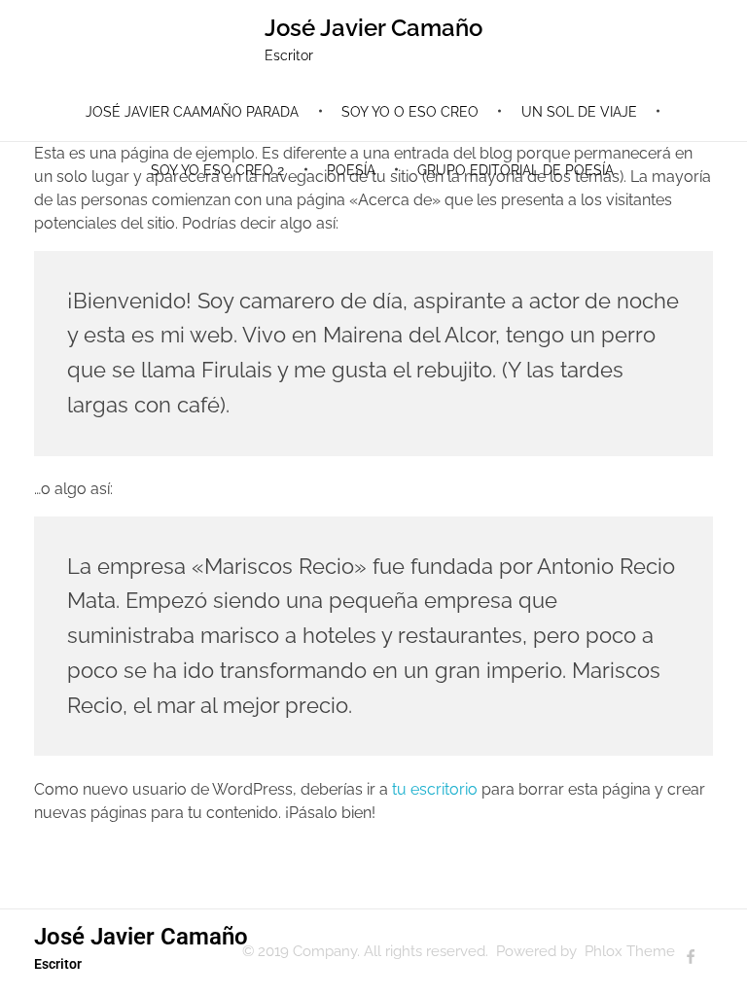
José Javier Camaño (373, 28)
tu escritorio (435, 789)
